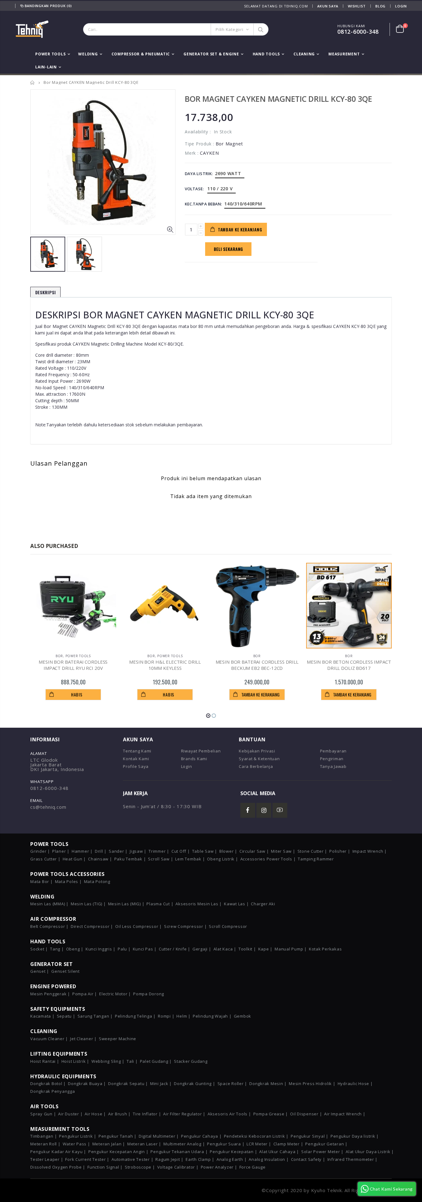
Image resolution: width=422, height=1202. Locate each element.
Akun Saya (327, 6)
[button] (208, 715)
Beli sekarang (228, 249)
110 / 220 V (220, 189)
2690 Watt (228, 173)
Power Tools (78, 656)
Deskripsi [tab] (45, 292)
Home (32, 82)
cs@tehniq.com (48, 807)
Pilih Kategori (229, 29)
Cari (261, 29)
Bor (59, 656)
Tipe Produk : (199, 144)
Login (401, 6)
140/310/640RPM (243, 204)
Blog (380, 6)
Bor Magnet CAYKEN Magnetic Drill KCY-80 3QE (278, 98)
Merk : (192, 153)
